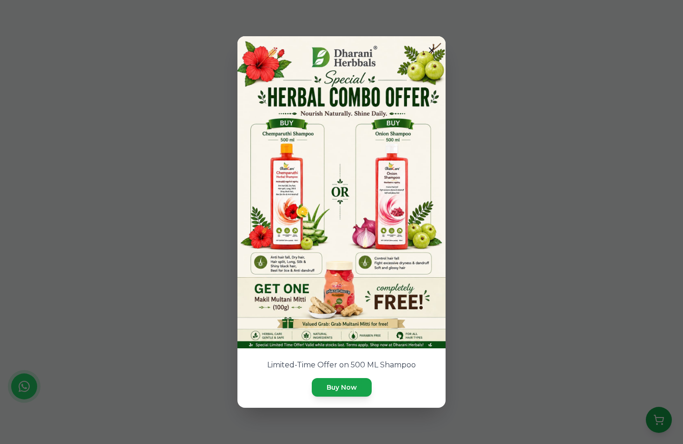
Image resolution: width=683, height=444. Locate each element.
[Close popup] (431, 50)
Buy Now (342, 387)
